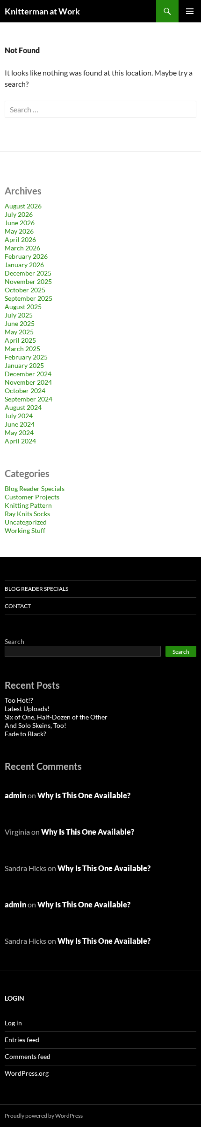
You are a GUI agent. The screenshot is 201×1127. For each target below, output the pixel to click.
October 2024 (25, 390)
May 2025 (19, 332)
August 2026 (23, 206)
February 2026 (26, 256)
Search (14, 641)
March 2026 (22, 248)
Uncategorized (26, 522)
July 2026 (19, 214)
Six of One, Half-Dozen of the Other (56, 717)
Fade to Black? (25, 734)
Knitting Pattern (28, 505)
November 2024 (28, 382)
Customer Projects (32, 497)
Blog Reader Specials (35, 488)
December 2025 (28, 273)
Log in (13, 1023)
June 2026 (20, 223)
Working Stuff (25, 530)
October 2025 (25, 290)
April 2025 (20, 340)
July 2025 (19, 315)
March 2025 (22, 349)
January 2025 (24, 365)
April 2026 (20, 239)
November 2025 (28, 281)
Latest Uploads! (27, 708)
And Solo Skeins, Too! (35, 725)
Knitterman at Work (42, 11)
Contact (18, 605)
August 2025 (23, 307)
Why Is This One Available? (83, 795)
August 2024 (23, 407)
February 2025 (26, 357)
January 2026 (24, 265)
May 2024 (19, 432)
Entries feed (22, 1040)
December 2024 (28, 374)
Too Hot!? (19, 700)
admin (15, 795)
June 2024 (20, 424)
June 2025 (20, 323)
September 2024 (28, 399)
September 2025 (28, 298)
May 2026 (19, 231)
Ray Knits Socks (27, 514)
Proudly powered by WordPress (44, 1115)
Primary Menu (190, 11)
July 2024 (19, 416)
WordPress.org (27, 1073)
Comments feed (27, 1056)
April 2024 (20, 441)
